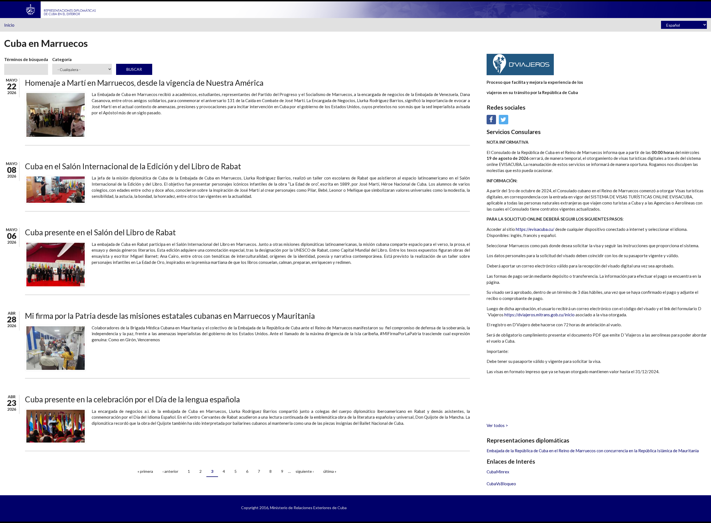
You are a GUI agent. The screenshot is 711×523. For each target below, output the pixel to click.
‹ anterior (170, 471)
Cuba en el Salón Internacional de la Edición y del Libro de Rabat (133, 166)
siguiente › (305, 471)
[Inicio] (61, 9)
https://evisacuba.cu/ (535, 229)
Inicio (9, 24)
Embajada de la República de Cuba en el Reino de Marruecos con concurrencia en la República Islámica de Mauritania (593, 450)
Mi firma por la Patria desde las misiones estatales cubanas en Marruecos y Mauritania (170, 315)
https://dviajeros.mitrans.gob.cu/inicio (539, 314)
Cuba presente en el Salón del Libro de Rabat (100, 232)
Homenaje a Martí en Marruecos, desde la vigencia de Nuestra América (144, 82)
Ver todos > (497, 425)
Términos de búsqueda (26, 59)
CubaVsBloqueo (501, 483)
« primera (145, 471)
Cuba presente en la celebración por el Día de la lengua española (132, 399)
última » (329, 471)
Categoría (62, 59)
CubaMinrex (498, 471)
